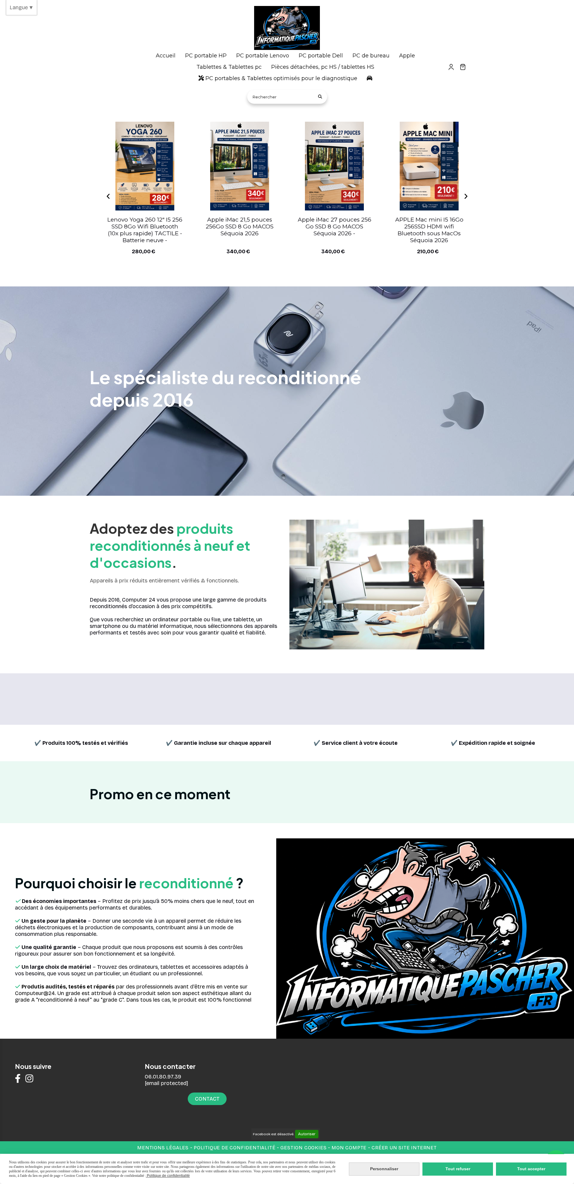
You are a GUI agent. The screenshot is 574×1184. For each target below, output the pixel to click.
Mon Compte (349, 1148)
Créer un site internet (404, 1148)
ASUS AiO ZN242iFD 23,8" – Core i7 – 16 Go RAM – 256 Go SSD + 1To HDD (239, 226)
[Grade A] (144, 166)
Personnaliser (384, 1168)
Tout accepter (531, 1168)
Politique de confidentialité (234, 1148)
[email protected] (166, 1083)
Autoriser (306, 1134)
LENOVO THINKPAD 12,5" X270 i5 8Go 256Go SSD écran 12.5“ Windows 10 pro (429, 226)
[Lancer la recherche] (320, 97)
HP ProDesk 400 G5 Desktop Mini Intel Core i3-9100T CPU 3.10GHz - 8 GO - (145, 230)
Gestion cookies (304, 1148)
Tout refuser (457, 1168)
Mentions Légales (163, 1148)
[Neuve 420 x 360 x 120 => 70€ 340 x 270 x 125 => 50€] (334, 166)
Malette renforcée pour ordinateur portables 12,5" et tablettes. (334, 226)
